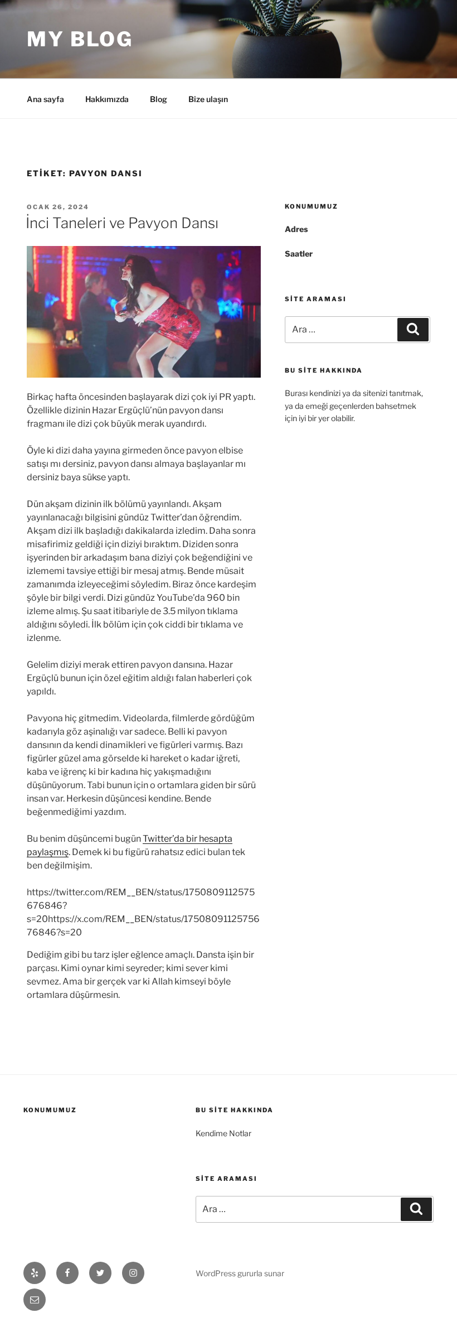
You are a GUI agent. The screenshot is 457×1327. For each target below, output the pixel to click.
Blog (158, 99)
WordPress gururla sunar (240, 1273)
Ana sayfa (45, 99)
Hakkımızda (107, 99)
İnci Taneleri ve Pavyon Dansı (122, 222)
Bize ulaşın (208, 99)
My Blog (80, 39)
